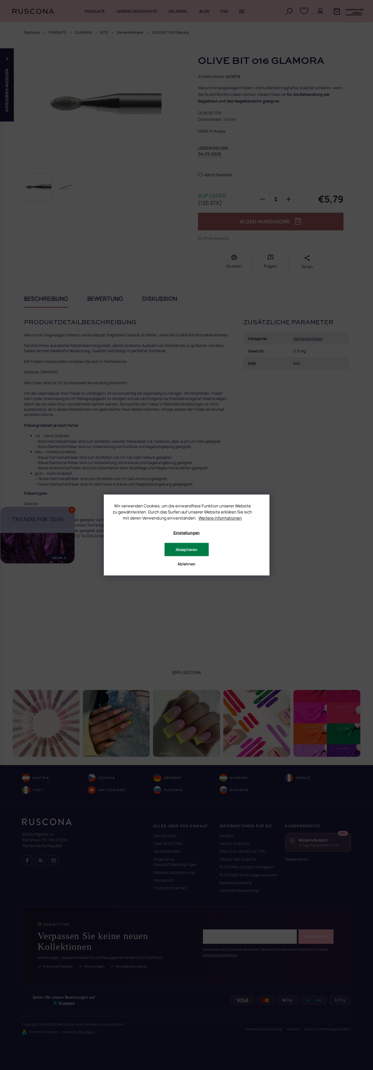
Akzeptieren (186, 549)
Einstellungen (186, 532)
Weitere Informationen (220, 518)
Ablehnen (186, 563)
